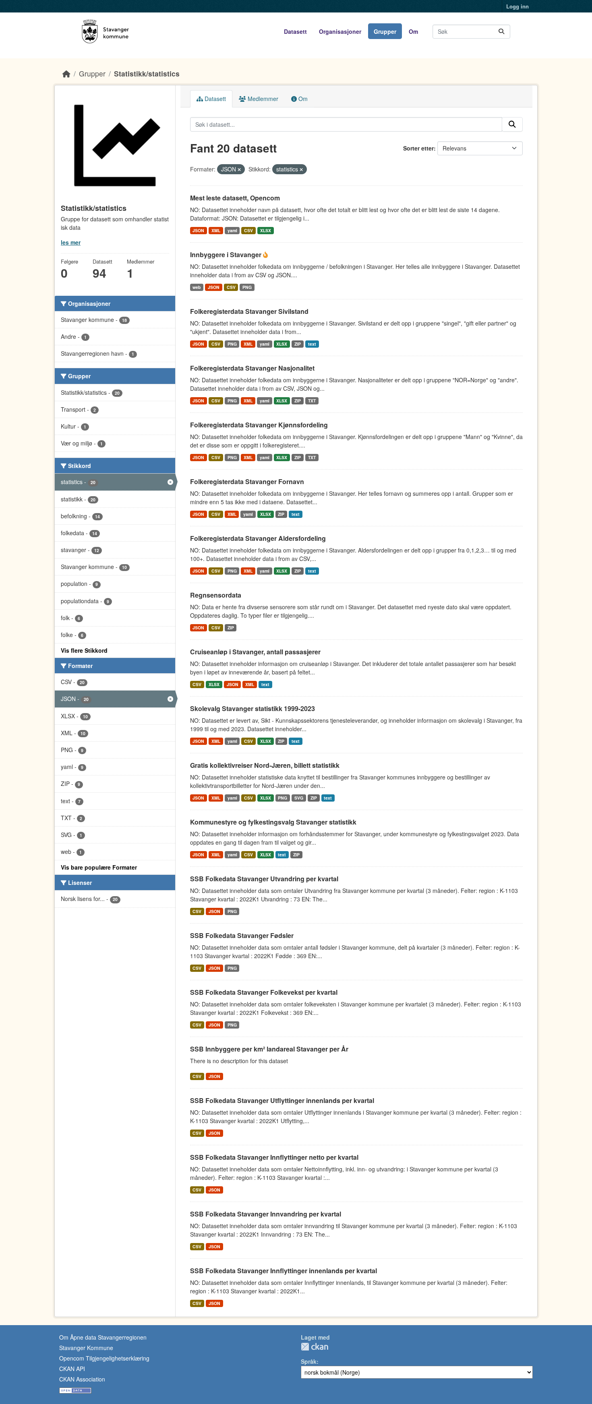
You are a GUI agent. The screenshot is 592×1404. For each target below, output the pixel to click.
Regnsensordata (215, 595)
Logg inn (517, 6)
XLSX (265, 230)
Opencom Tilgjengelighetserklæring (104, 1358)
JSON (198, 230)
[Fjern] (239, 169)
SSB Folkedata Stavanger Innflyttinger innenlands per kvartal (283, 1270)
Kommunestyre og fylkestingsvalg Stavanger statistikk (273, 822)
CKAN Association (82, 1379)
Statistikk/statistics (147, 73)
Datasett (295, 31)
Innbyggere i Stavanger (226, 254)
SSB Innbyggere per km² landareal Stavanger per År (269, 1049)
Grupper (385, 31)
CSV (248, 230)
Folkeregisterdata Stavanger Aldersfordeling (258, 538)
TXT (312, 401)
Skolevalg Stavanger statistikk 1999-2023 (252, 708)
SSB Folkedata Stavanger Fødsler (242, 935)
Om (413, 31)
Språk (309, 1361)
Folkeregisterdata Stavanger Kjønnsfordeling (259, 424)
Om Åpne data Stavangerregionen (103, 1337)
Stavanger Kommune (86, 1348)
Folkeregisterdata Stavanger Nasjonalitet (252, 368)
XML (215, 230)
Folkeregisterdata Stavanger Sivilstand (249, 311)
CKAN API (72, 1369)
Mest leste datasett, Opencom (235, 197)
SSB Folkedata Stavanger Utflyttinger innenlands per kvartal (282, 1100)
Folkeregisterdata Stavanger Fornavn (247, 481)
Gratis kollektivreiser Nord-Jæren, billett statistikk (264, 765)
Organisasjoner (340, 31)
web (197, 287)
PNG (247, 287)
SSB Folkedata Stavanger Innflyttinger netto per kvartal (274, 1157)
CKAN (314, 1346)
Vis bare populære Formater (99, 867)
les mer (71, 242)
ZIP (297, 344)
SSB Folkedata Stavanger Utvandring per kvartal (264, 878)
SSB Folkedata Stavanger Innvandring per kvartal (265, 1213)
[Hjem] (66, 73)
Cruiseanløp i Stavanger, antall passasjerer (255, 651)
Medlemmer (262, 99)
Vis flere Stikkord (84, 650)
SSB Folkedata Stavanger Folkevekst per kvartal (263, 992)
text (312, 344)
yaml (232, 230)
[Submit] (501, 32)
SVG (298, 798)
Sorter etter (418, 148)
